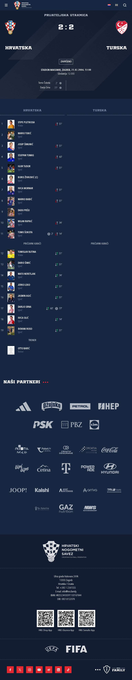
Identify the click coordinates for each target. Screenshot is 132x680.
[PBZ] (71, 424)
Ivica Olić (23, 318)
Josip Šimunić (25, 144)
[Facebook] (10, 669)
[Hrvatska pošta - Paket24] (44, 449)
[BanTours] (114, 490)
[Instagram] (29, 669)
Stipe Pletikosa (26, 122)
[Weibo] (48, 669)
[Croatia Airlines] (88, 449)
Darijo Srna (24, 307)
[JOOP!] (18, 490)
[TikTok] (68, 669)
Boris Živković (26, 177)
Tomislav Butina (27, 252)
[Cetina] (44, 468)
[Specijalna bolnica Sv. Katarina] (42, 508)
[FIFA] (76, 648)
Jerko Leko (24, 285)
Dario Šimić (24, 263)
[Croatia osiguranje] (66, 449)
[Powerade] (88, 468)
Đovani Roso (25, 329)
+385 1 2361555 (68, 588)
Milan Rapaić (25, 221)
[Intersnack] (22, 468)
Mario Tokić (24, 133)
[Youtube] (39, 669)
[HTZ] (22, 449)
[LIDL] (94, 424)
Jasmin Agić (24, 296)
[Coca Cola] (110, 449)
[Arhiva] (125, 5)
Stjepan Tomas (26, 155)
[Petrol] (80, 406)
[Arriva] (90, 490)
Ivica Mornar (25, 188)
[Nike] (23, 406)
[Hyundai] (110, 468)
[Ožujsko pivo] (52, 406)
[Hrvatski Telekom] (66, 468)
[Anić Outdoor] (66, 490)
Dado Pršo (24, 210)
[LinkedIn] (58, 669)
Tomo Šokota (25, 232)
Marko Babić (25, 199)
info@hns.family (69, 591)
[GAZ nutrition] (66, 508)
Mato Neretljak (26, 274)
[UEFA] (52, 648)
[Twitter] (19, 669)
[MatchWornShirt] (90, 508)
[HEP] (108, 406)
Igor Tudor (24, 166)
